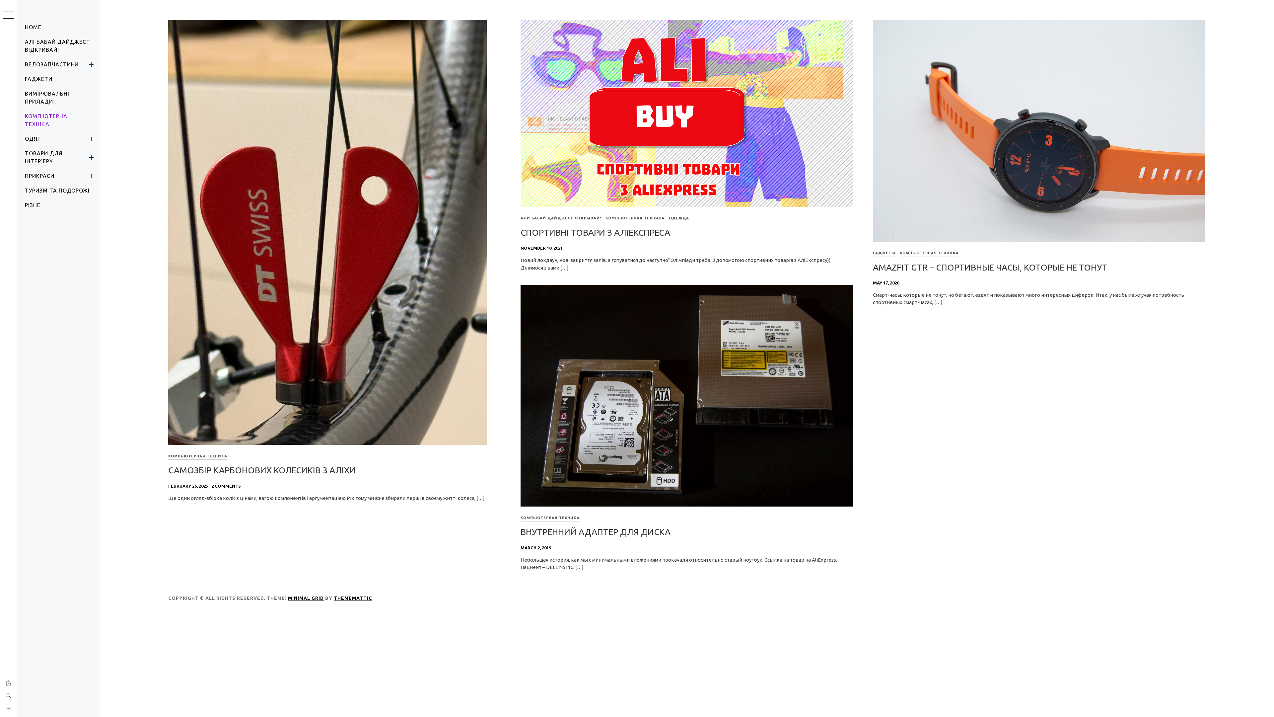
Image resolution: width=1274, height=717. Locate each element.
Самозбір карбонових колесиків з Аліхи (262, 470)
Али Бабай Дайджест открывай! (561, 218)
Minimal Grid (306, 598)
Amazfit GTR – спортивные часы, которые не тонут (990, 267)
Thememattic (353, 598)
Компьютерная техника (197, 456)
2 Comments (226, 486)
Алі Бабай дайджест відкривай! (57, 46)
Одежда (679, 218)
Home (33, 27)
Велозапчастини (52, 64)
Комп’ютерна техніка (46, 120)
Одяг (32, 139)
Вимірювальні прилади (47, 98)
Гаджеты (884, 253)
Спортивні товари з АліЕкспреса (595, 232)
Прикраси (39, 176)
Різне (32, 205)
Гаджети (38, 79)
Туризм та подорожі (57, 191)
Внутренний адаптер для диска (596, 532)
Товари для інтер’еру (43, 157)
